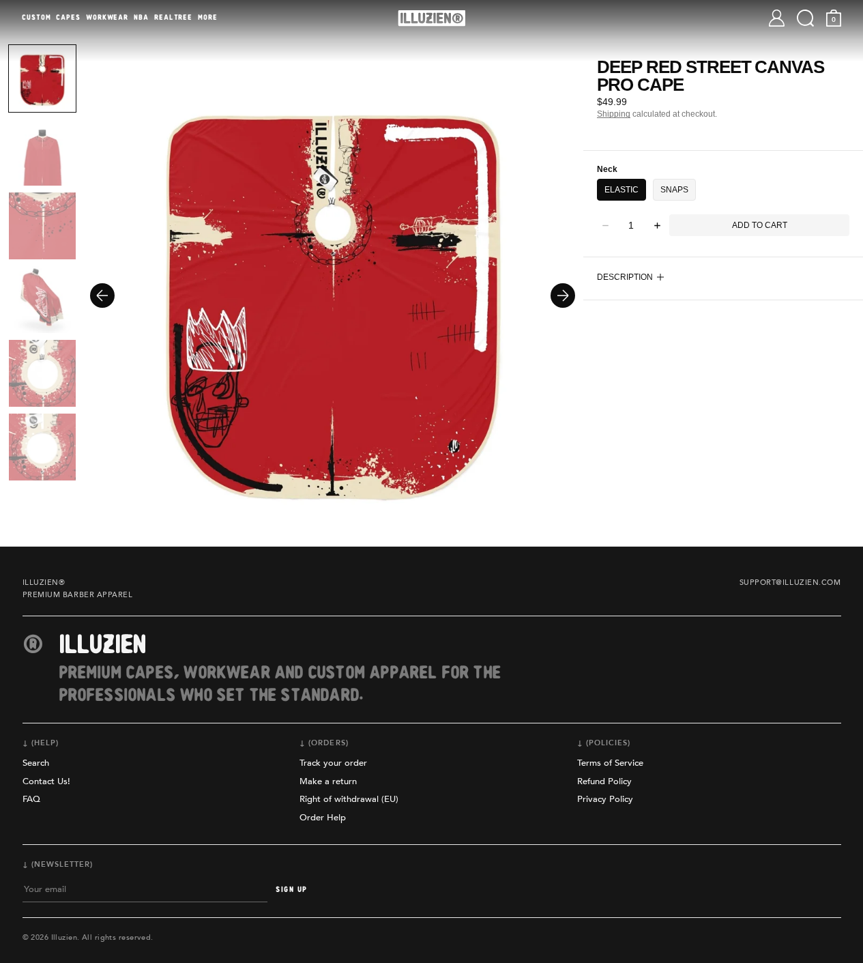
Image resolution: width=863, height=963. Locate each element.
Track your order (333, 763)
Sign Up (291, 889)
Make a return (328, 781)
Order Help (322, 817)
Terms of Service (610, 763)
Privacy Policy (605, 799)
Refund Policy (604, 781)
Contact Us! (46, 781)
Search (36, 763)
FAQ (31, 799)
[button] (805, 18)
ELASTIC (621, 190)
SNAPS (674, 190)
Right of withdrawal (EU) (348, 799)
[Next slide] (563, 295)
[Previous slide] (102, 295)
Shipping (613, 114)
